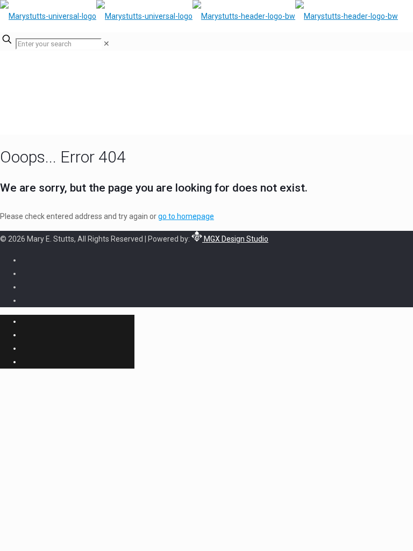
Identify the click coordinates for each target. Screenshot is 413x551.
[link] (106, 43)
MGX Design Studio (235, 239)
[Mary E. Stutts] (199, 16)
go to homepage (186, 216)
